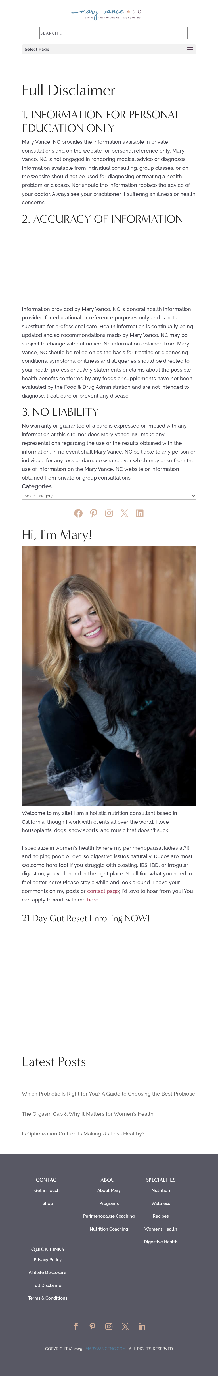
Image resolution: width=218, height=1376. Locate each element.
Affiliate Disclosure (47, 1272)
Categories (37, 486)
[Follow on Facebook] (76, 1327)
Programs (109, 1203)
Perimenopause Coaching (109, 1216)
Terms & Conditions (47, 1298)
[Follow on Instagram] (109, 1327)
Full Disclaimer (47, 1285)
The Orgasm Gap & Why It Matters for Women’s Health (88, 1114)
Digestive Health (161, 1241)
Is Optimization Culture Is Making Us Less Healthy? (83, 1134)
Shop (48, 1203)
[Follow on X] (125, 1327)
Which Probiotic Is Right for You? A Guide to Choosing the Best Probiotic (108, 1094)
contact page (103, 891)
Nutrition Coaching (109, 1229)
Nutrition (161, 1190)
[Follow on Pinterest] (92, 1327)
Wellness (160, 1203)
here (92, 900)
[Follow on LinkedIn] (142, 1327)
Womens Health (160, 1229)
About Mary (109, 1190)
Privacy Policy (48, 1259)
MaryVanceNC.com (105, 1349)
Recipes (161, 1216)
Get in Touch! (47, 1190)
